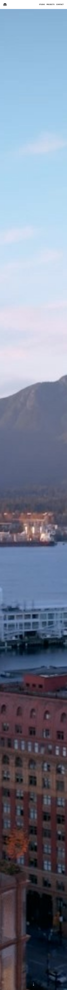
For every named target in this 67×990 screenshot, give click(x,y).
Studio (42, 4)
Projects (50, 4)
